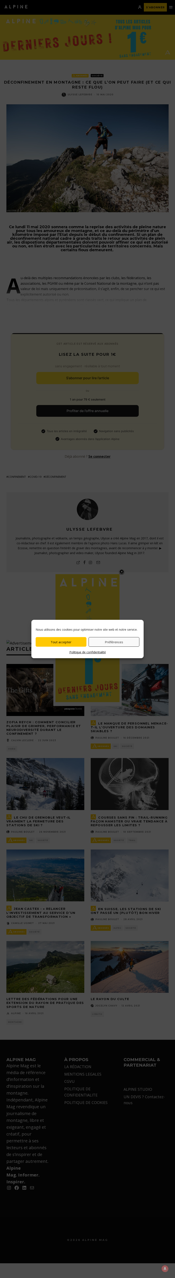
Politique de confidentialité (87, 652)
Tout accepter (61, 642)
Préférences (114, 642)
